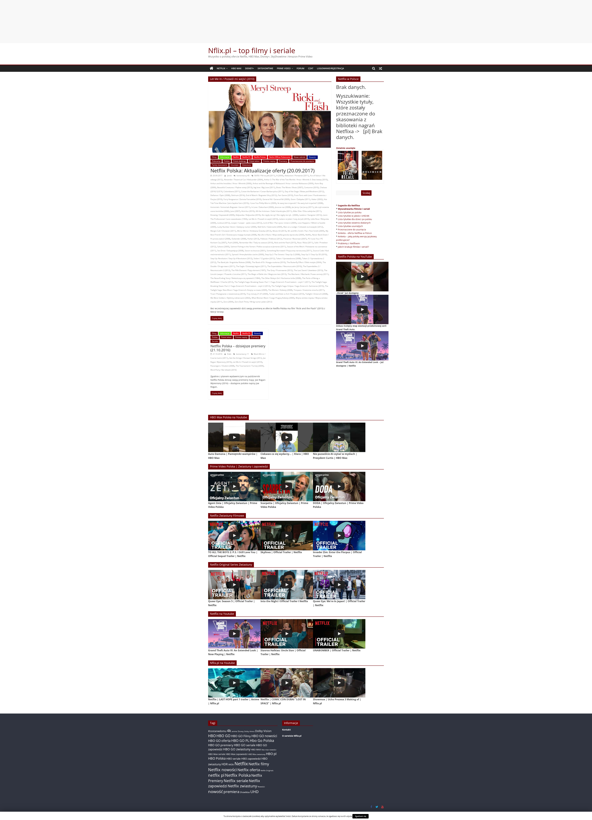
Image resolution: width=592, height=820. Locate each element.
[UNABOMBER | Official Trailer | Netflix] (339, 634)
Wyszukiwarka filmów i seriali (354, 208)
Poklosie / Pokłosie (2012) (271, 238)
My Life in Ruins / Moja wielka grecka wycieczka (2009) (281, 234)
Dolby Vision (263, 731)
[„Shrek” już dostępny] (362, 276)
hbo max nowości (268, 749)
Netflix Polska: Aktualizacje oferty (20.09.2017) (262, 170)
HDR (225, 764)
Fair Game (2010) (285, 195)
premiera (231, 791)
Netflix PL (246, 157)
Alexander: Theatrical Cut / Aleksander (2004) (243, 179)
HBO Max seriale (216, 754)
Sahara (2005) (223, 246)
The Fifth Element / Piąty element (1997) (248, 270)
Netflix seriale (236, 780)
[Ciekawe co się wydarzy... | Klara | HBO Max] (287, 437)
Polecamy (216, 161)
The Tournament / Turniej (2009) (250, 366)
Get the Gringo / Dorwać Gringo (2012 (245, 358)
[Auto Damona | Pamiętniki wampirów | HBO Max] (234, 437)
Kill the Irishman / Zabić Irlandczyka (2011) (274, 211)
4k (229, 730)
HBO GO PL (240, 740)
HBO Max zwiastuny (256, 754)
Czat (310, 68)
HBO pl (271, 753)
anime (234, 731)
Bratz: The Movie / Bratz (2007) (289, 187)
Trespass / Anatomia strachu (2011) (309, 290)
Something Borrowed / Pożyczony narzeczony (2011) (289, 250)
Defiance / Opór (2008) (220, 195)
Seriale (215, 341)
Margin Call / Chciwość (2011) (223, 231)
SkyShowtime (265, 68)
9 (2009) (279, 175)
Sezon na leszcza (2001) (255, 250)
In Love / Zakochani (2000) (262, 207)
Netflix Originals (267, 770)
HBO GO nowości (264, 736)
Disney (241, 731)
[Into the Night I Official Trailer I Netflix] (287, 584)
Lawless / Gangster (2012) (310, 215)
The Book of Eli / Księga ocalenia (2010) (269, 262)
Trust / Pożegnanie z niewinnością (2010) (227, 294)
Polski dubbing (239, 161)
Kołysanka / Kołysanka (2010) (248, 215)
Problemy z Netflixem (349, 243)
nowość (215, 791)
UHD (254, 791)
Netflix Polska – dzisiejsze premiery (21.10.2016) (237, 348)
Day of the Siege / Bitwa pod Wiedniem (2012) (304, 191)
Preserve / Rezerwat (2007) (295, 238)
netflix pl (216, 775)
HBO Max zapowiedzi (237, 754)
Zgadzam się (360, 816)
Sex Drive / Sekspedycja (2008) (230, 250)
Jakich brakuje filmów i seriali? (353, 246)
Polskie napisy (269, 161)
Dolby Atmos (249, 731)
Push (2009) (233, 242)
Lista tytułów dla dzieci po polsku (355, 219)
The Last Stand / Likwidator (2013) (308, 270)
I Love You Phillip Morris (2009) (263, 203)
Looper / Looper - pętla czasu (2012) (246, 223)
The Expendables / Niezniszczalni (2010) (284, 266)
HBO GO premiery (220, 745)
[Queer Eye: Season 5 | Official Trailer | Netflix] (234, 584)
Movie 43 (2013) (279, 231)
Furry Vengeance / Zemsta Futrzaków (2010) (242, 199)
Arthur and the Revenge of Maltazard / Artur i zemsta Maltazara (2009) (283, 183)
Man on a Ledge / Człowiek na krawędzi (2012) (303, 227)
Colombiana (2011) (232, 191)
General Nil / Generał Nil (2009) (276, 199)
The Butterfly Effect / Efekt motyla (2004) (304, 262)
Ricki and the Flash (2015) (285, 242)
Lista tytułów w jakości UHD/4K (353, 215)
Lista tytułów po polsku (350, 212)
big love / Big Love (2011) (264, 187)
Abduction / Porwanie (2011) (297, 175)
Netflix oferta (248, 769)
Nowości (312, 157)
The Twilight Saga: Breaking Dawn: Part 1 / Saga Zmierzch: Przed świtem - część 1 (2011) (272, 282)
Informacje (224, 157)
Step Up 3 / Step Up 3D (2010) (314, 254)
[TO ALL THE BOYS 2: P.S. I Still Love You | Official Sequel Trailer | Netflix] (234, 535)
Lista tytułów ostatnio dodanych (354, 222)
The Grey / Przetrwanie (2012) (280, 270)
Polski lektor (254, 161)
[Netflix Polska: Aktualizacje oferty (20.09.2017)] (270, 86)
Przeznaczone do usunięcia (302, 161)
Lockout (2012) (223, 223)
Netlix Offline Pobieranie (279, 157)
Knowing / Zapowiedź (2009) (222, 215)
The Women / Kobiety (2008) (280, 290)
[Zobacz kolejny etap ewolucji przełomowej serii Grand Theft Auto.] (362, 309)
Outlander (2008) (239, 238)
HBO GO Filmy (241, 736)
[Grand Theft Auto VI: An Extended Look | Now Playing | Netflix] (234, 634)
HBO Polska (217, 758)
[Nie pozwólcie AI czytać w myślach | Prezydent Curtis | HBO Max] (339, 437)
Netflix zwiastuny (242, 785)
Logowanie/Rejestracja (330, 68)
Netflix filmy (259, 763)
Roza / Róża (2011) (305, 242)
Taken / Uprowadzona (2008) (288, 258)
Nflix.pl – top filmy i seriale (251, 50)
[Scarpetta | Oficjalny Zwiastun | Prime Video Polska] (287, 486)
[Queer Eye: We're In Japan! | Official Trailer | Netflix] (339, 584)
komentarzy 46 (242, 175)
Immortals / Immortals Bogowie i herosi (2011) (230, 207)
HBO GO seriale (244, 745)
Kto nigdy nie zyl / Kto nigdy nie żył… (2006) (280, 215)
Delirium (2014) (238, 195)
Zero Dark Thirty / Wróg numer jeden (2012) (253, 301)
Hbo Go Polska (262, 740)
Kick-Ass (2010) (248, 211)
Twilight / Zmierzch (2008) (316, 294)
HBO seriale (233, 758)
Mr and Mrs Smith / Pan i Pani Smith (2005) (306, 231)
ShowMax (245, 792)
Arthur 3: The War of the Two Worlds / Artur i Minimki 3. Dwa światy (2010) (296, 179)
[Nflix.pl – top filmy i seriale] (211, 68)
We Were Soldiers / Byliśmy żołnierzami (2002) (230, 298)
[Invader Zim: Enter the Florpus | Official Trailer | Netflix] (339, 535)
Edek (229, 354)
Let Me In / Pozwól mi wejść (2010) (263, 219)
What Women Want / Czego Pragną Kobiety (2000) (273, 298)
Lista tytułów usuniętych (350, 226)
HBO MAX (236, 68)
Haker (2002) (317, 199)
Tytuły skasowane (219, 165)
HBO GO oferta (219, 740)
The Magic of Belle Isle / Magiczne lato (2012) (267, 274)
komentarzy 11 (242, 354)
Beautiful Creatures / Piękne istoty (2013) (234, 187)
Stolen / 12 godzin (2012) (264, 258)
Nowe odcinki (299, 157)
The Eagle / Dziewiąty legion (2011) (251, 266)
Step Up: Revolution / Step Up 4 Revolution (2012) (231, 258)
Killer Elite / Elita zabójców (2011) (307, 211)
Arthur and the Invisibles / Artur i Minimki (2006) (230, 183)
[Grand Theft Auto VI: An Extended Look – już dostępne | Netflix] (362, 346)
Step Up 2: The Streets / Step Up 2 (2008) (282, 254)
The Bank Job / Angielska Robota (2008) (234, 262)
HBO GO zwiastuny (236, 749)
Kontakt (286, 729)
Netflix (221, 68)
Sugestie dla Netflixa (349, 205)
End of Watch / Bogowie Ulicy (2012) (261, 195)
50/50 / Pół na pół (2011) (264, 175)
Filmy (214, 157)
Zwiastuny (246, 165)
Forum (300, 68)
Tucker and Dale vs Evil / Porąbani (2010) (286, 294)
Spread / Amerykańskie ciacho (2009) (248, 254)
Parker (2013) (253, 238)
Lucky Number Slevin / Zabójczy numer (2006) (236, 227)
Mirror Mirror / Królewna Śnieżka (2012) (254, 231)
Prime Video (284, 68)
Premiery (283, 161)
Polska (227, 161)
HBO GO (223, 735)
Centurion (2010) (311, 187)
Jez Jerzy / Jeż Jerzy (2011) (303, 207)
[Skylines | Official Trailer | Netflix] (287, 535)
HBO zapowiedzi (251, 758)
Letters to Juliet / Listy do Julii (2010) (294, 219)
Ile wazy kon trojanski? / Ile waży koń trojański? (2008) (300, 203)
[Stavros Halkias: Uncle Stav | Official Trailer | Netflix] (287, 634)
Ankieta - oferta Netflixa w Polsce (355, 233)
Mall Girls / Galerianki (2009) (270, 227)
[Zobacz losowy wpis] (380, 68)
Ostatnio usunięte (345, 148)
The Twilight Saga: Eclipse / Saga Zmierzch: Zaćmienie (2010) (297, 286)
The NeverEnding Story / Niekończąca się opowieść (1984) (235, 278)
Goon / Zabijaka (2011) (300, 199)
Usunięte (234, 165)
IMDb (231, 764)
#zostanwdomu (217, 731)
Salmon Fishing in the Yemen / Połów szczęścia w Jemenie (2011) (258, 246)
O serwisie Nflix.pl (291, 735)
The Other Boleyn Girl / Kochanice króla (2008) (281, 278)
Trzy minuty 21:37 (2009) (257, 294)
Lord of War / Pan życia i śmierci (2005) (279, 223)
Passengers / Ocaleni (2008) (222, 366)
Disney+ (249, 68)
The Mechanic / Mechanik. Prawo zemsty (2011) (308, 274)
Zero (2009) (228, 301)
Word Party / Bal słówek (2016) (223, 370)
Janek (229, 175)
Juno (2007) (235, 211)
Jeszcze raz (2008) (283, 207)
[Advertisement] (296, 21)
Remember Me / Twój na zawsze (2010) (256, 242)
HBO (212, 735)
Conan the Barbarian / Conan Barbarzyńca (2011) (262, 191)
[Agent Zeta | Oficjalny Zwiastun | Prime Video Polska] (234, 486)
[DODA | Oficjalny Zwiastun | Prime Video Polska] (339, 486)
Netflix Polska (260, 157)
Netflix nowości (222, 769)
